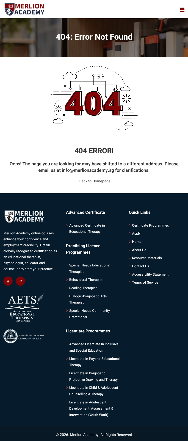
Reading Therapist (83, 287)
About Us (139, 249)
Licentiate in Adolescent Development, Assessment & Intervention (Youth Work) (91, 408)
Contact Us (140, 266)
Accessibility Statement (150, 274)
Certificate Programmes (150, 225)
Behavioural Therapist (85, 279)
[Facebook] (8, 281)
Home (136, 241)
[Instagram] (20, 281)
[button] (182, 10)
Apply (136, 233)
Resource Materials (147, 257)
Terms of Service (145, 282)
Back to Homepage (95, 181)
